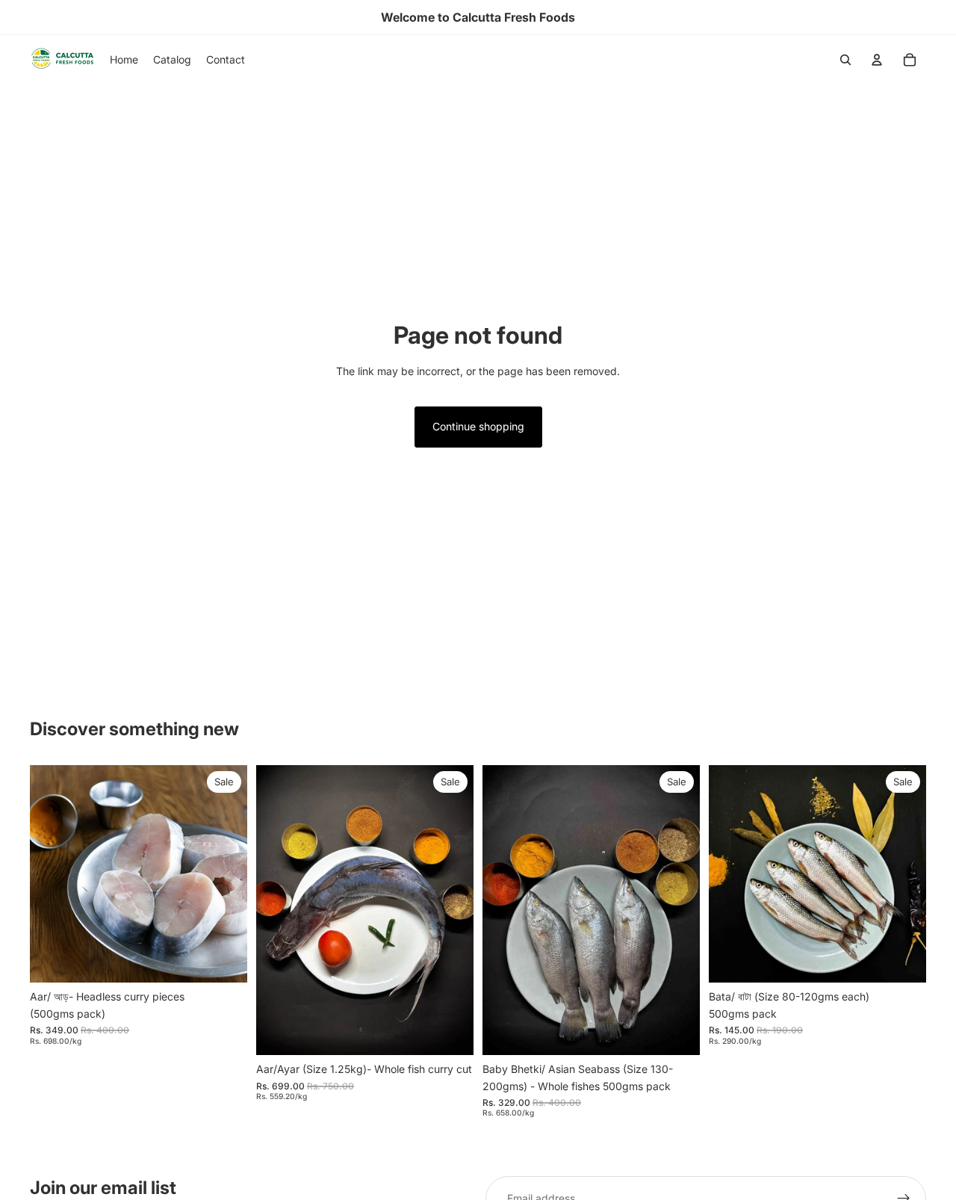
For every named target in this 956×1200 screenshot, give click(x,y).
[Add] (224, 960)
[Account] (876, 59)
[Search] (845, 59)
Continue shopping (478, 426)
